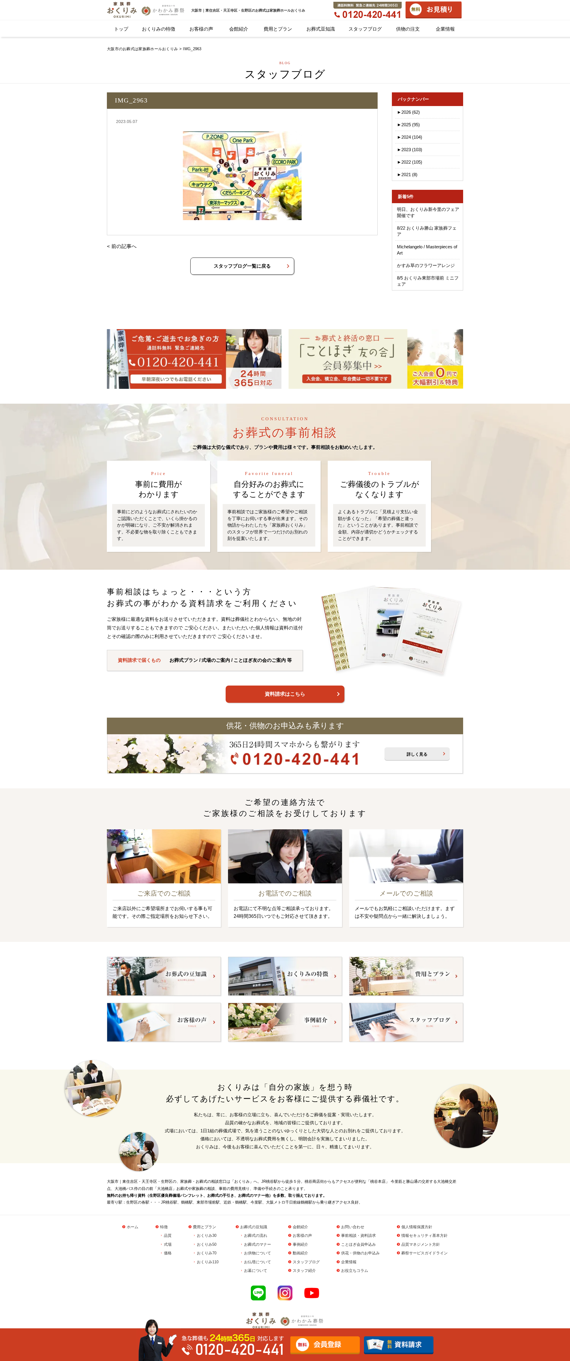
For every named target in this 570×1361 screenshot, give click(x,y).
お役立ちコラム (354, 1270)
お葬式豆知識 (320, 28)
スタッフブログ (365, 28)
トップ (121, 28)
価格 (168, 1253)
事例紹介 (300, 1244)
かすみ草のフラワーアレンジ (426, 265)
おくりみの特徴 (158, 28)
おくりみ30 (206, 1235)
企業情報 (445, 28)
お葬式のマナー (257, 1244)
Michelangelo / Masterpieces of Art (427, 249)
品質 (168, 1235)
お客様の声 (201, 28)
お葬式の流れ (255, 1235)
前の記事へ (124, 246)
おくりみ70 (206, 1253)
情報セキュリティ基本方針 (424, 1235)
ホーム (132, 1227)
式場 (168, 1244)
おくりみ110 (207, 1262)
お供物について (257, 1253)
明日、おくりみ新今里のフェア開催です (428, 212)
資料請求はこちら (285, 694)
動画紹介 (300, 1253)
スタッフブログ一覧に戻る (242, 266)
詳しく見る (417, 754)
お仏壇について (257, 1262)
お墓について (255, 1270)
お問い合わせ (352, 1227)
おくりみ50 (206, 1244)
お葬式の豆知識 (253, 1227)
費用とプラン (278, 28)
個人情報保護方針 (416, 1227)
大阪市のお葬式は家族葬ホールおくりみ (142, 49)
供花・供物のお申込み (360, 1253)
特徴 (164, 1227)
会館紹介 (238, 28)
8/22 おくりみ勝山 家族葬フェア (427, 231)
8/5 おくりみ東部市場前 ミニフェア (428, 281)
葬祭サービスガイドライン (424, 1253)
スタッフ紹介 (304, 1270)
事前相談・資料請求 (358, 1235)
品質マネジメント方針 (420, 1244)
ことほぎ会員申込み (358, 1244)
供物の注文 (408, 28)
